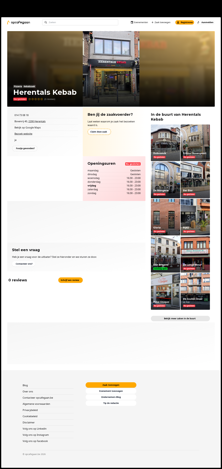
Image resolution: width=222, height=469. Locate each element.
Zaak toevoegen (163, 22)
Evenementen (141, 22)
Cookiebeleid (30, 416)
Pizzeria (18, 86)
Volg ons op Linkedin (35, 428)
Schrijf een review (70, 280)
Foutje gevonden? (25, 148)
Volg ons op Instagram (36, 435)
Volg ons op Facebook (35, 441)
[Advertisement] (112, 9)
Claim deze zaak (98, 131)
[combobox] (80, 22)
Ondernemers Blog (111, 397)
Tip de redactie (111, 403)
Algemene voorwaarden (36, 404)
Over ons (28, 391)
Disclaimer (29, 422)
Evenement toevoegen (111, 391)
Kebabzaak (29, 86)
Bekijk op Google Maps (27, 127)
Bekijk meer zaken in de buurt (180, 318)
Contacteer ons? (24, 263)
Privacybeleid (30, 410)
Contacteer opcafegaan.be (38, 397)
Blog (25, 385)
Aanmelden (207, 22)
